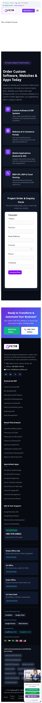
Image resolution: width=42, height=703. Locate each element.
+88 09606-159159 (18, 367)
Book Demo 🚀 (28, 11)
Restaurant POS (10, 673)
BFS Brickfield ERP (10, 391)
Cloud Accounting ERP (11, 387)
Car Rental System (11, 682)
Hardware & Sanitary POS (13, 449)
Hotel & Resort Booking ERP (13, 453)
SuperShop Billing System (13, 428)
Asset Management (11, 415)
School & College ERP (11, 490)
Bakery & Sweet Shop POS (13, 457)
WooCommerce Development (14, 520)
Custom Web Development (26, 669)
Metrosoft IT (35, 700)
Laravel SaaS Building (12, 678)
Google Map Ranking (11, 516)
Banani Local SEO (28, 664)
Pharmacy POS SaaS (11, 433)
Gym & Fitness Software (12, 498)
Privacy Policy (12, 697)
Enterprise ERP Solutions (13, 655)
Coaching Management (12, 494)
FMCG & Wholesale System (13, 407)
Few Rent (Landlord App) (12, 470)
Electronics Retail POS (11, 445)
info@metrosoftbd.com (19, 370)
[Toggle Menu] (37, 10)
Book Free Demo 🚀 (12, 330)
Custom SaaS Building (11, 524)
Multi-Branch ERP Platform (13, 395)
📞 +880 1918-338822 (22, 3)
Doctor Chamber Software (13, 482)
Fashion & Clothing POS (12, 441)
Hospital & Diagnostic (11, 478)
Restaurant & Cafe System (13, 437)
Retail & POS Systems (12, 664)
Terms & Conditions (21, 697)
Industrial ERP (9, 669)
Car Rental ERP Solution (12, 474)
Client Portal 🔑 (19, 5)
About (6, 697)
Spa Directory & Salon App (13, 486)
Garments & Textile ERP (12, 403)
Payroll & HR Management (13, 399)
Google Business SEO (11, 512)
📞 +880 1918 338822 (29, 330)
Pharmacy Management (12, 660)
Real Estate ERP (9, 411)
